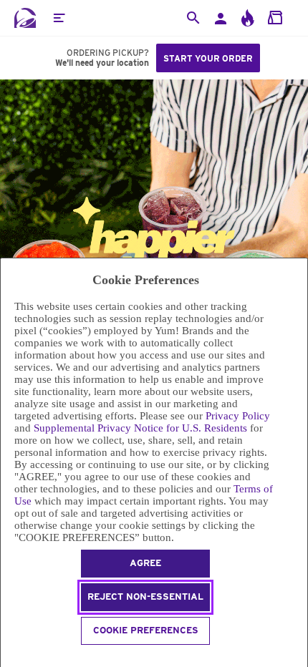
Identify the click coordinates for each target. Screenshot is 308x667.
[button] (58, 17)
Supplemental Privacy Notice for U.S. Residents (140, 428)
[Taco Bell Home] (25, 18)
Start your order (208, 58)
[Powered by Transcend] (7, 658)
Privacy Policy (238, 416)
